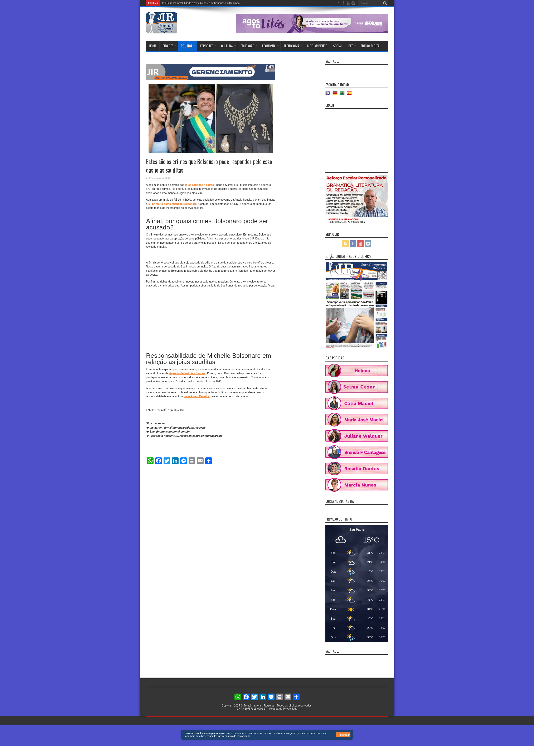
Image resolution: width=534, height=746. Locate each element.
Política (186, 45)
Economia (269, 45)
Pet (350, 45)
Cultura (227, 45)
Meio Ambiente (317, 45)
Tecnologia (291, 45)
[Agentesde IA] (210, 78)
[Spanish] (350, 94)
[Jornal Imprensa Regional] (161, 30)
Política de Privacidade (283, 708)
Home (152, 45)
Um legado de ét (171, 3)
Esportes (206, 45)
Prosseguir (343, 734)
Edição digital (371, 45)
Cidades (167, 45)
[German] (336, 94)
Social (337, 45)
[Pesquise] (385, 3)
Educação (247, 45)
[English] (328, 94)
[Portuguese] (343, 94)
